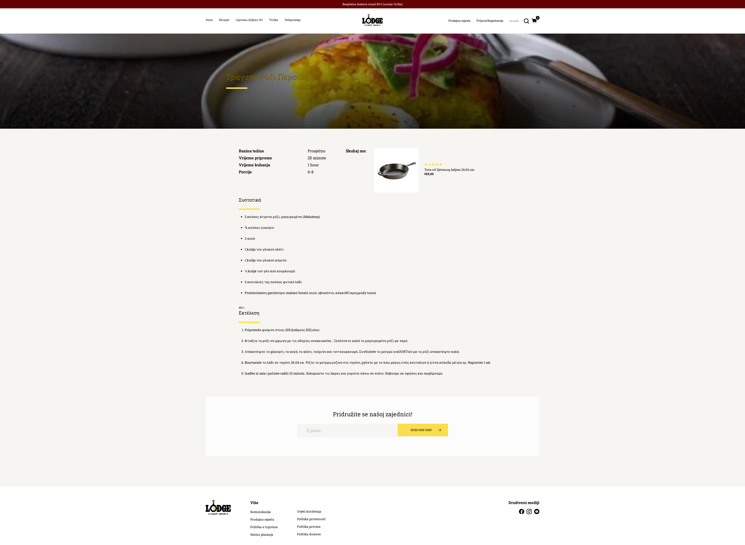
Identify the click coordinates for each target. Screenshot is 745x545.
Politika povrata (309, 527)
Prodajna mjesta (262, 519)
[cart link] (534, 20)
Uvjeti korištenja (309, 511)
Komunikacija (260, 512)
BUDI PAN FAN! (421, 430)
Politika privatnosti (311, 519)
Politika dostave (309, 534)
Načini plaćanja (261, 534)
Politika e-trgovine (264, 527)
